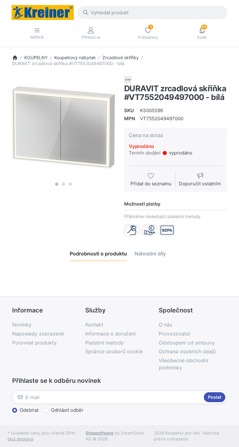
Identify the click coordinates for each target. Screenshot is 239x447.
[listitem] (63, 127)
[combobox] (152, 12)
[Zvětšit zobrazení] (63, 127)
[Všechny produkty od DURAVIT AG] (128, 79)
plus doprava (20, 438)
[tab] (98, 253)
